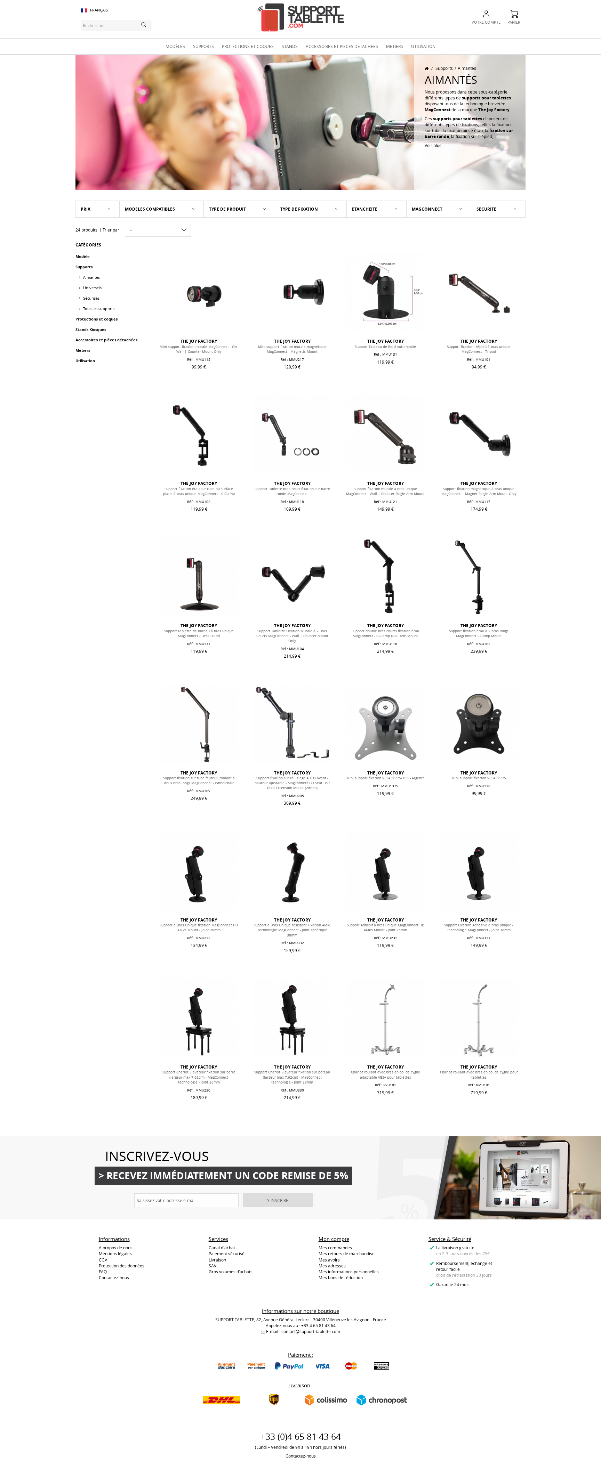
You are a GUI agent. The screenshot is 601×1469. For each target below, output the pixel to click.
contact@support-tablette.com (310, 1331)
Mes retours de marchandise (347, 1253)
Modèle (82, 256)
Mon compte (334, 1238)
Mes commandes (335, 1247)
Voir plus (433, 145)
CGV (103, 1260)
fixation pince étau (465, 130)
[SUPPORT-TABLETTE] (300, 17)
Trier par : (112, 230)
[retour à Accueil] (426, 68)
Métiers (82, 350)
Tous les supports (98, 308)
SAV (212, 1265)
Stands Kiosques (90, 329)
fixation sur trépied (474, 136)
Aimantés (91, 277)
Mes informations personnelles (349, 1271)
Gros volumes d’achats (231, 1271)
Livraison (217, 1260)
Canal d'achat (222, 1247)
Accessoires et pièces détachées (106, 339)
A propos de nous (116, 1247)
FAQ (103, 1271)
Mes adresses (332, 1265)
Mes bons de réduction (341, 1277)
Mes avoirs (329, 1260)
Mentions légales (115, 1253)
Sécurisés (90, 298)
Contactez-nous (114, 1277)
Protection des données (121, 1265)
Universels (92, 287)
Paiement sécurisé (227, 1253)
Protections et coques (96, 319)
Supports (444, 68)
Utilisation (85, 360)
